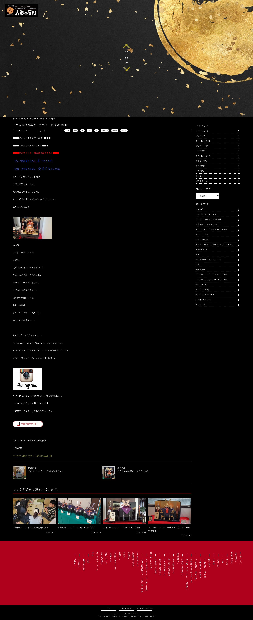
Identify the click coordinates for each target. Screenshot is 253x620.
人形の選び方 (177, 558)
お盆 (197, 264)
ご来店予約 (110, 557)
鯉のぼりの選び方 (160, 567)
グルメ (198, 135)
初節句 (89, 130)
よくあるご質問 (137, 559)
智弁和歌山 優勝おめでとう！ (209, 224)
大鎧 (96, 130)
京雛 (197, 166)
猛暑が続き (200, 209)
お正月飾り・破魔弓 (200, 568)
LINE (88, 561)
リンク (108, 608)
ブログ (198, 145)
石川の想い (236, 557)
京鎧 (82, 130)
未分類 (198, 176)
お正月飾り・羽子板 (204, 568)
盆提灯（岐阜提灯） (182, 568)
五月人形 (67, 130)
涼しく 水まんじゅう (205, 294)
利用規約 (144, 616)
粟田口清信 (124, 130)
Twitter (74, 562)
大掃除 (198, 254)
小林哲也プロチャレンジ (206, 214)
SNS (92, 554)
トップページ (240, 558)
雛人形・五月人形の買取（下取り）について (214, 244)
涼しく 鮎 (200, 304)
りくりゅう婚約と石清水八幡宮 (209, 219)
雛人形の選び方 (173, 566)
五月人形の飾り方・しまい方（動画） (142, 576)
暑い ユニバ (201, 284)
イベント (199, 130)
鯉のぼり (199, 181)
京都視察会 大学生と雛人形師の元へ (211, 279)
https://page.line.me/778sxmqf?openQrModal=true (38, 342)
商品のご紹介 (231, 558)
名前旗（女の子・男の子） (191, 571)
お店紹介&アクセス (115, 561)
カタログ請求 (101, 558)
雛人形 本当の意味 (169, 567)
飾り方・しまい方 (151, 560)
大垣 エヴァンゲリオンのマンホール (211, 229)
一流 (197, 150)
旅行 (197, 171)
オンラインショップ (97, 561)
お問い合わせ (106, 558)
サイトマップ (126, 608)
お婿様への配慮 (155, 566)
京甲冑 (75, 130)
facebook (79, 563)
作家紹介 (128, 556)
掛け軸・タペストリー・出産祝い (186, 574)
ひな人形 (199, 140)
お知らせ (119, 556)
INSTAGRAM (83, 565)
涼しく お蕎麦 (202, 289)
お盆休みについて (203, 299)
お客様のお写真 (133, 559)
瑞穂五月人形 (105, 130)
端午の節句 (114, 130)
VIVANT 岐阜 (202, 234)
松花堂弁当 (200, 269)
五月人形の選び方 (164, 567)
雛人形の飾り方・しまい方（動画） (146, 575)
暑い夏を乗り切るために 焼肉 (209, 259)
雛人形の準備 (201, 249)
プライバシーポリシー (144, 608)
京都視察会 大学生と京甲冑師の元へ (211, 274)
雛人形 (227, 562)
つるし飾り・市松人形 (195, 569)
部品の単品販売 (202, 239)
